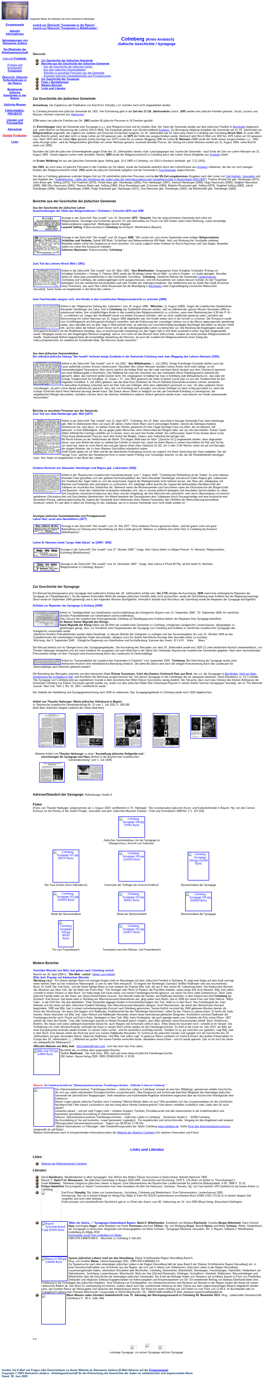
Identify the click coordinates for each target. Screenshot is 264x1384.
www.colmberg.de (168, 1126)
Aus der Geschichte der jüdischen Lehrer (68, 66)
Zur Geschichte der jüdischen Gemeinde (67, 60)
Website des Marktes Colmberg (136, 1132)
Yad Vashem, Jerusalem (240, 176)
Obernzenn (77, 114)
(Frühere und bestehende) (14, 68)
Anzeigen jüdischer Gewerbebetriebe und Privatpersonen (77, 75)
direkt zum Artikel (103, 974)
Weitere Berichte (51, 85)
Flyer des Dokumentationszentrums (209, 1126)
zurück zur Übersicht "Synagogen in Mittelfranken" (65, 28)
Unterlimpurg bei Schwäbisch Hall (53, 676)
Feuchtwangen (167, 170)
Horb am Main (247, 673)
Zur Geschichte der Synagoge (60, 79)
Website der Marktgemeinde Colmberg (64, 1163)
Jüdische (14, 58)
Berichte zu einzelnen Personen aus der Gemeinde (74, 72)
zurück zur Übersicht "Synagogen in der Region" (64, 25)
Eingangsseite (158, 1370)
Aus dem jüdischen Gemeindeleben (65, 69)
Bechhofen (239, 126)
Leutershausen (207, 276)
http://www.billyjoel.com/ (91, 1046)
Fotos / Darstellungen (55, 82)
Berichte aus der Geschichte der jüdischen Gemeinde (75, 63)
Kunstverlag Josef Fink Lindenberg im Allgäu (94, 1235)
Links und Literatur (53, 88)
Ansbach (164, 129)
